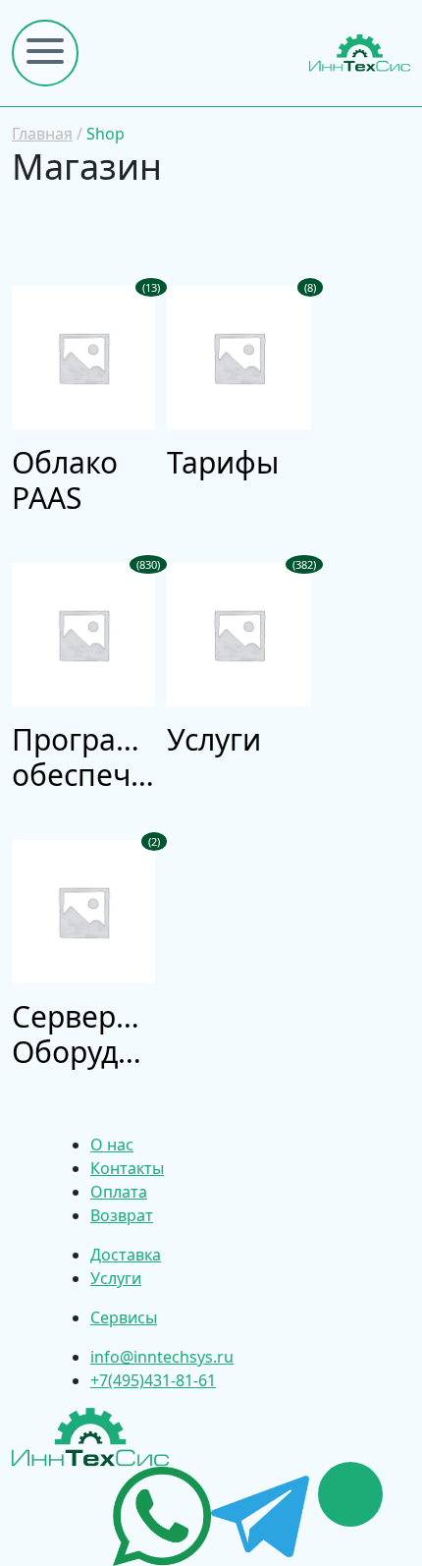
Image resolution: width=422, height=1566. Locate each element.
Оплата (118, 1191)
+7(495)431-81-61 (153, 1380)
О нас (111, 1144)
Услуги (115, 1278)
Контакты (127, 1168)
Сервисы (123, 1317)
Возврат (121, 1215)
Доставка (125, 1254)
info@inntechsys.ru (162, 1357)
